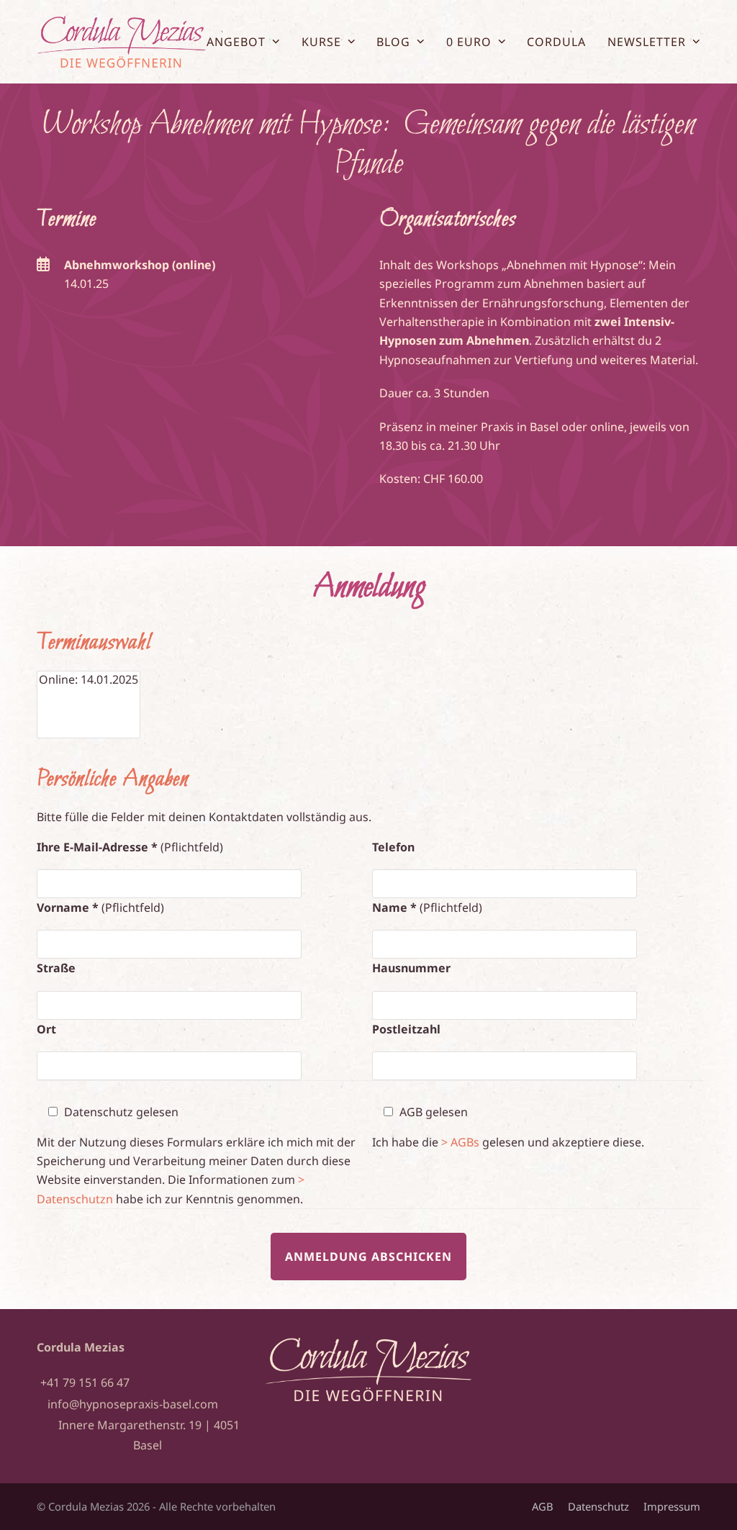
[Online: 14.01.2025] (88, 679)
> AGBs (460, 1142)
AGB (542, 1506)
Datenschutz (598, 1506)
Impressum (671, 1506)
